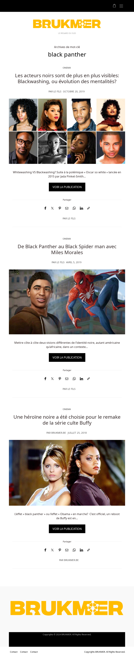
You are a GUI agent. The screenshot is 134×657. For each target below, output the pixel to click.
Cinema (67, 67)
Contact (13, 651)
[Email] (67, 208)
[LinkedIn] (81, 208)
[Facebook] (45, 208)
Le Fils (57, 91)
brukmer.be (58, 432)
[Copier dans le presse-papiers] (88, 208)
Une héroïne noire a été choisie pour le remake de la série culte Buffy (67, 419)
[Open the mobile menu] (121, 6)
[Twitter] (52, 208)
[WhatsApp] (74, 208)
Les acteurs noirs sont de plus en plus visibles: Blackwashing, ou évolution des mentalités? (67, 78)
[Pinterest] (60, 208)
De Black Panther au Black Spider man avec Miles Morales (67, 249)
